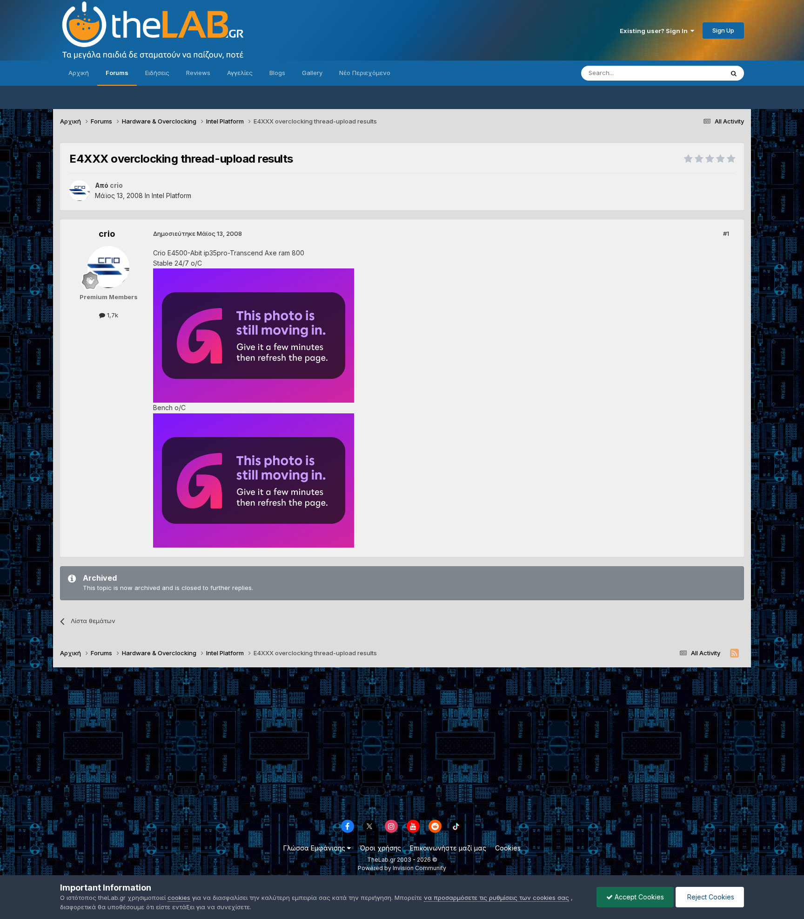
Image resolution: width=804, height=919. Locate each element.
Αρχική (78, 72)
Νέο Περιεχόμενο (364, 72)
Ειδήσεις (157, 72)
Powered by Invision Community (402, 867)
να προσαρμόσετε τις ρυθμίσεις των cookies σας (496, 897)
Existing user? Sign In (655, 30)
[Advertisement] (402, 742)
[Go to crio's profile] (79, 190)
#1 (726, 233)
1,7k (111, 315)
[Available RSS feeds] (734, 653)
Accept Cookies (638, 897)
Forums (117, 72)
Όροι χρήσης (380, 848)
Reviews (198, 72)
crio (107, 234)
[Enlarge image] (253, 335)
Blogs (277, 72)
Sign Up (723, 30)
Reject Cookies (709, 897)
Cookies (508, 848)
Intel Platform (171, 195)
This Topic (696, 72)
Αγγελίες (240, 72)
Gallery (312, 72)
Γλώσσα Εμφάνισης (315, 848)
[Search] (734, 73)
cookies (179, 897)
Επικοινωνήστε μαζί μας (448, 848)
